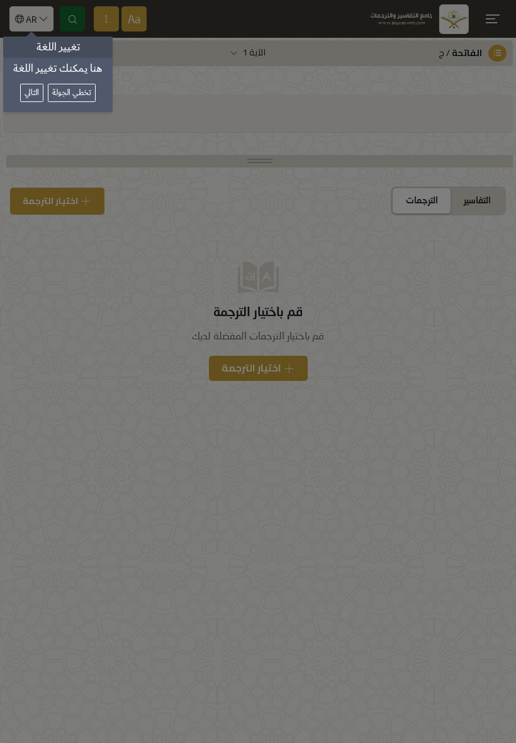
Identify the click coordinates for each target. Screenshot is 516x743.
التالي (32, 92)
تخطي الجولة (71, 92)
